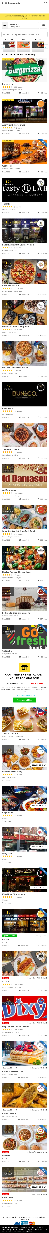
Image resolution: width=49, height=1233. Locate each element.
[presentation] (3, 47)
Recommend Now (24, 700)
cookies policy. (27, 1231)
